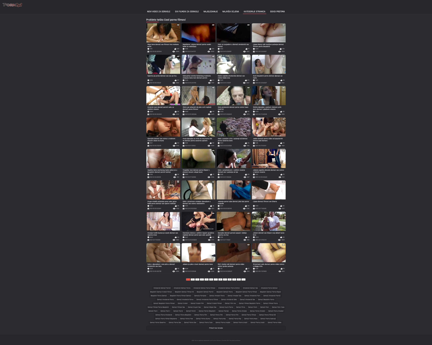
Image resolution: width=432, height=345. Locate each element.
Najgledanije (211, 11)
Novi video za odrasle (158, 11)
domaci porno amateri (257, 311)
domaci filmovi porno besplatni (158, 307)
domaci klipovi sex (210, 307)
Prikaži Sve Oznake (216, 328)
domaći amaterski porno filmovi (207, 299)
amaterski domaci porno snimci (229, 288)
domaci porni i (165, 311)
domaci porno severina (158, 322)
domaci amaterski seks (229, 299)
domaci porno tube (205, 322)
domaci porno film (200, 315)
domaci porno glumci (203, 319)
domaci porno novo (250, 319)
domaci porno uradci (240, 322)
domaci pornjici (224, 311)
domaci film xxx (230, 303)
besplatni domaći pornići (205, 292)
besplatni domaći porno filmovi (246, 292)
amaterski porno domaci (269, 288)
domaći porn (264, 307)
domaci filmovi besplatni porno (249, 303)
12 (238, 279)
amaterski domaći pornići (162, 288)
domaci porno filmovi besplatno (166, 319)
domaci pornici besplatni (207, 311)
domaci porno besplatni (183, 315)
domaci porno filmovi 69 (267, 315)
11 (234, 279)
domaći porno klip (235, 319)
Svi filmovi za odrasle (187, 11)
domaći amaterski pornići (271, 296)
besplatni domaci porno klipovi (270, 292)
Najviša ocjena (230, 11)
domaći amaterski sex (247, 299)
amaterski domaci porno (182, 288)
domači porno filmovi (249, 315)
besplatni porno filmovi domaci (180, 296)
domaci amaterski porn (252, 296)
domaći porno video (274, 322)
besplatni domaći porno (225, 292)
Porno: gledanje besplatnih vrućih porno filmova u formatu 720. (212, 340)
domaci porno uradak (223, 322)
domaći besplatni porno (266, 299)
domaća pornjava (200, 296)
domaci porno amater (239, 311)
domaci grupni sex (194, 307)
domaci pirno (240, 307)
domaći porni (152, 311)
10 (229, 279)
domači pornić (191, 311)
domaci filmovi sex (178, 307)
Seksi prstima (277, 11)
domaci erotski (183, 303)
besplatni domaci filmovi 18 (184, 292)
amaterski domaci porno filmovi (204, 288)
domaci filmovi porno (270, 303)
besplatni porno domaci (159, 296)
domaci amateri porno (217, 296)
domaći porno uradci (258, 322)
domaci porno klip (219, 319)
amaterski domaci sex (250, 288)
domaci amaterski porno (165, 299)
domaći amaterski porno (185, 299)
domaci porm (252, 307)
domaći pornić (178, 311)
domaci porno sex (175, 322)
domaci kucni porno (226, 307)
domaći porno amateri (276, 311)
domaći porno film (216, 315)
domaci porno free (186, 319)
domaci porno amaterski (163, 315)
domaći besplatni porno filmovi (164, 303)
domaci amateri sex (234, 296)
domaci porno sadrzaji (268, 319)
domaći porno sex (190, 322)
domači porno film (232, 315)
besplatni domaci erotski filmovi (161, 292)
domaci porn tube (278, 307)
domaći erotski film (197, 303)
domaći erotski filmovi (214, 303)
